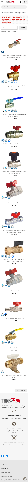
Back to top (21, 390)
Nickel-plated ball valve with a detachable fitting (14, 144)
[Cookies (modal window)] (25, 479)
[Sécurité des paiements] (14, 435)
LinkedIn (7, 456)
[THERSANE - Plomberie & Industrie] (9, 2)
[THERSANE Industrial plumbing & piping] (11, 400)
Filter (23, 28)
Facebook (2, 456)
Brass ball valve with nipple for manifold (14, 318)
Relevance (9, 28)
